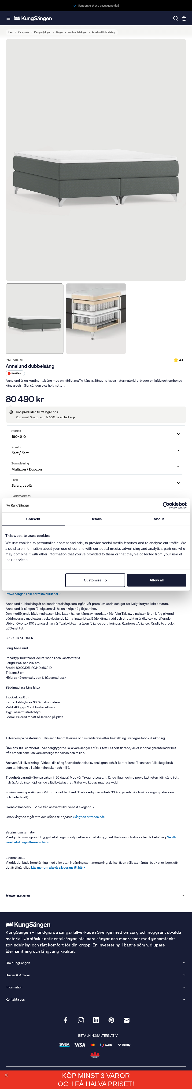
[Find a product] (175, 18)
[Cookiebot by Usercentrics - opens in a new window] (166, 505)
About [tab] (159, 519)
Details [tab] (96, 519)
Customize (92, 580)
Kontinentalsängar (77, 32)
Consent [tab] (33, 519)
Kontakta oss (15, 999)
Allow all (157, 580)
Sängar (59, 32)
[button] (6, 1075)
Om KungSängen (18, 963)
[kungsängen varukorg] (184, 18)
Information (14, 987)
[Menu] (8, 18)
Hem (10, 32)
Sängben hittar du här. (89, 817)
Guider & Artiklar (18, 975)
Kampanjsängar (42, 32)
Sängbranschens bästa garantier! (98, 6)
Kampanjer (24, 32)
